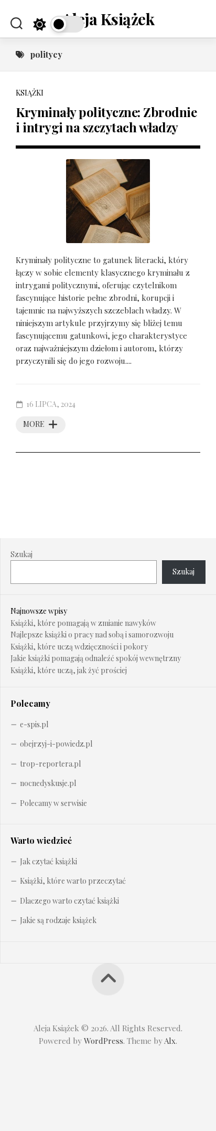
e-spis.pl (34, 724)
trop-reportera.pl (50, 764)
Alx (170, 1040)
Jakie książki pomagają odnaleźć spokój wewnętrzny (95, 658)
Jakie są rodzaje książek (58, 920)
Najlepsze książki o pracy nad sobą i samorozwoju (92, 635)
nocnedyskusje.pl (48, 783)
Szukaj (21, 554)
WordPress (103, 1040)
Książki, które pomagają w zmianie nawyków (83, 623)
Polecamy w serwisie (53, 803)
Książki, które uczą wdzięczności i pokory (79, 647)
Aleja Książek (108, 18)
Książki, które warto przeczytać (73, 881)
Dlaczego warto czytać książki (69, 901)
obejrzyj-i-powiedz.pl (56, 744)
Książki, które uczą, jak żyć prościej (68, 670)
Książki (30, 93)
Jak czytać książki (48, 861)
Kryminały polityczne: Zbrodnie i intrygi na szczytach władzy (106, 119)
